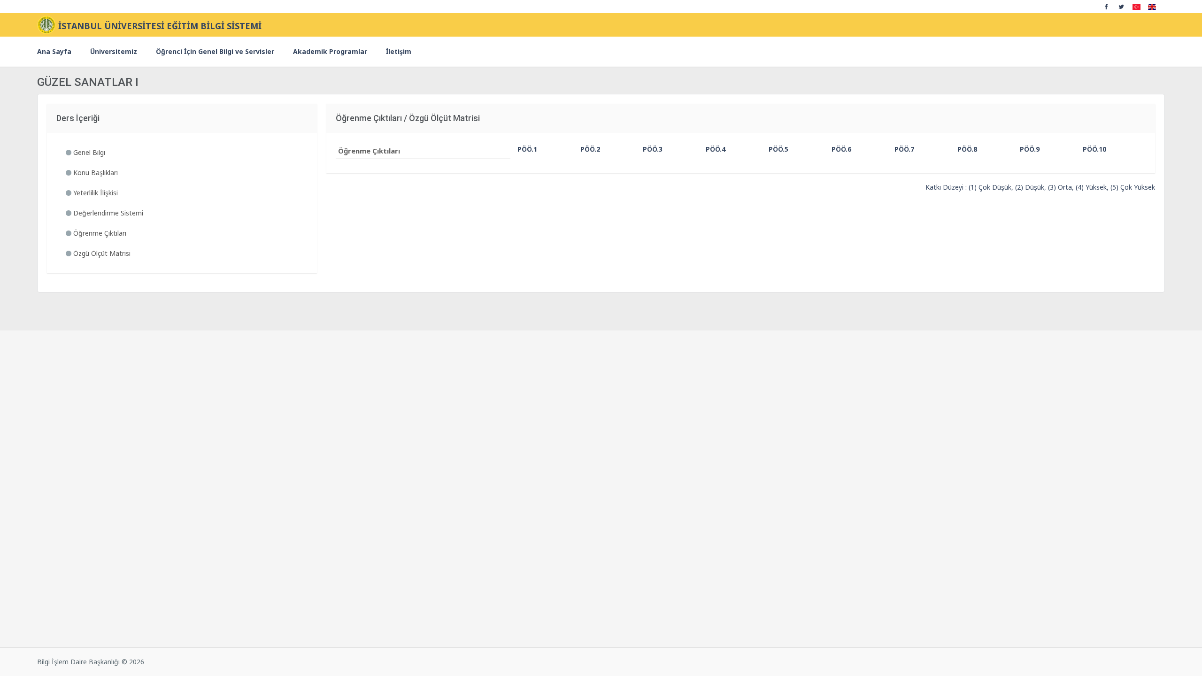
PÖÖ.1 (524, 149)
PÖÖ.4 (713, 149)
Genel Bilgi (88, 152)
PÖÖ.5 (776, 149)
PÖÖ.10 (1091, 149)
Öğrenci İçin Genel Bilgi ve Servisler (215, 51)
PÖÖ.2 (587, 149)
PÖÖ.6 (839, 149)
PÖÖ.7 (901, 149)
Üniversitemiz (113, 51)
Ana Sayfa (54, 51)
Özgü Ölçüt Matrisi (101, 253)
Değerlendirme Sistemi (107, 212)
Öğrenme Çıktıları (98, 233)
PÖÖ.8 (964, 149)
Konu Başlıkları (94, 172)
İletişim (398, 51)
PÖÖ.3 (650, 149)
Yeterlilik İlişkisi (94, 192)
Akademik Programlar (330, 51)
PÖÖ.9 (1027, 149)
